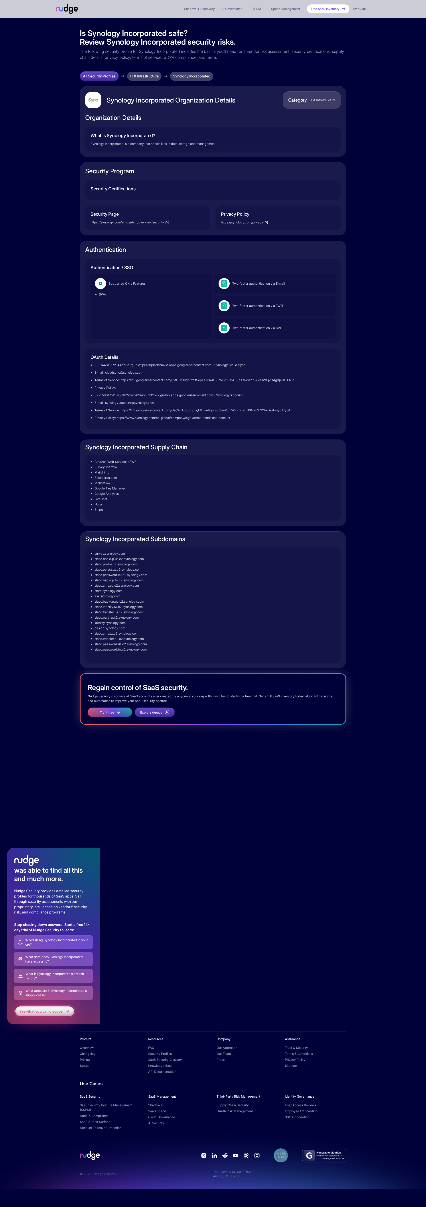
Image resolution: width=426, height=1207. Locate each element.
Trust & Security (296, 1047)
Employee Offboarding (301, 1111)
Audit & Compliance (94, 1116)
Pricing (85, 1059)
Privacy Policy (295, 1059)
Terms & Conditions (299, 1053)
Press (221, 1059)
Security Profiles (160, 1053)
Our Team (224, 1053)
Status (84, 1065)
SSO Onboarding (297, 1117)
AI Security (156, 1123)
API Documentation (162, 1071)
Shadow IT (156, 1105)
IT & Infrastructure (144, 76)
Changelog (88, 1053)
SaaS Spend (157, 1111)
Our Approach (227, 1047)
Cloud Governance (161, 1117)
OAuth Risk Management (235, 1111)
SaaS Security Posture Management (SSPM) (106, 1107)
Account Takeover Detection (100, 1128)
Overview (87, 1047)
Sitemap (291, 1065)
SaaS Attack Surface (95, 1122)
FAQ (151, 1047)
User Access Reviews (300, 1105)
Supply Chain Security (233, 1105)
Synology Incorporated (191, 76)
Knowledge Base (160, 1065)
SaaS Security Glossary (165, 1059)
